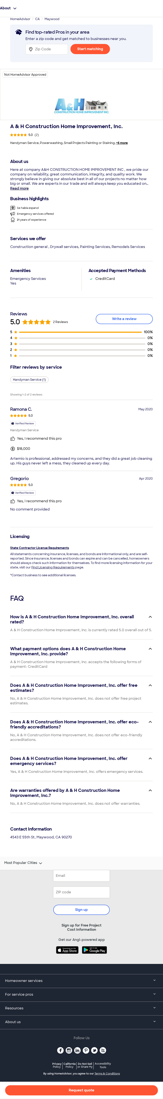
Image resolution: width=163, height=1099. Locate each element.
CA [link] (37, 19)
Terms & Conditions (107, 1073)
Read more (19, 188)
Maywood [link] (52, 19)
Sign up (81, 909)
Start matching (90, 49)
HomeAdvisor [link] (20, 19)
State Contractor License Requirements (39, 548)
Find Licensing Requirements (52, 567)
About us (13, 1022)
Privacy (57, 1065)
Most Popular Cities (20, 863)
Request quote (81, 1090)
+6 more (122, 143)
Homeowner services (23, 981)
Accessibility (103, 1065)
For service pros (19, 994)
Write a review (124, 319)
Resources (14, 1008)
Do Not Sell (85, 1065)
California (69, 1065)
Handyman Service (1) (29, 380)
